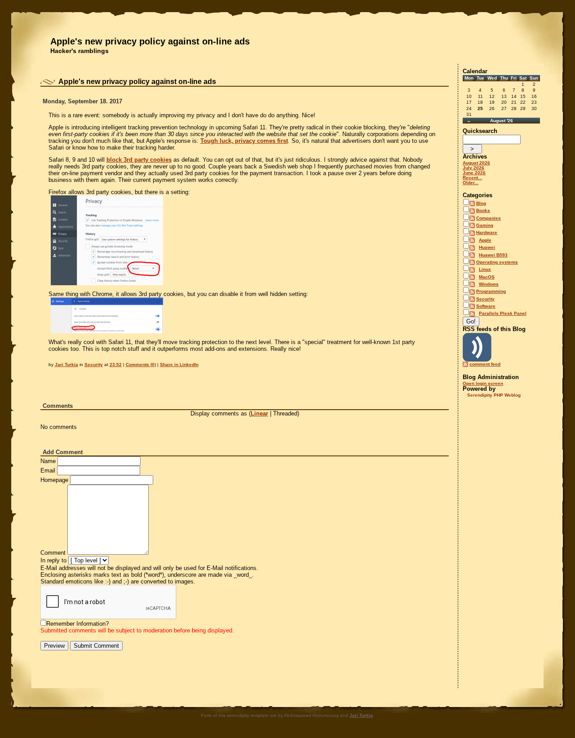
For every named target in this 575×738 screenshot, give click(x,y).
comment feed (484, 364)
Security (93, 364)
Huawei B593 (493, 254)
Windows (489, 284)
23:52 (116, 364)
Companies (488, 218)
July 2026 (473, 167)
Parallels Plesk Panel (502, 313)
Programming (491, 291)
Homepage (54, 480)
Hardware (486, 232)
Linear (259, 413)
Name (48, 461)
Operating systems (497, 262)
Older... (470, 182)
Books (483, 210)
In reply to (53, 560)
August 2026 (476, 162)
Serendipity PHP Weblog (494, 395)
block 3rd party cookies (139, 159)
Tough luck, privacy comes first (244, 140)
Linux (485, 269)
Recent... (472, 177)
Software (485, 306)
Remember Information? (77, 623)
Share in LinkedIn (179, 364)
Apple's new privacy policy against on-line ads (150, 41)
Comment (53, 552)
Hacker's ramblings (79, 50)
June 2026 (474, 172)
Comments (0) (141, 364)
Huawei (487, 247)
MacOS (487, 276)
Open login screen (483, 383)
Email (47, 470)
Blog (481, 203)
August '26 (501, 120)
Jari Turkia (66, 364)
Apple (485, 240)
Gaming (484, 225)
